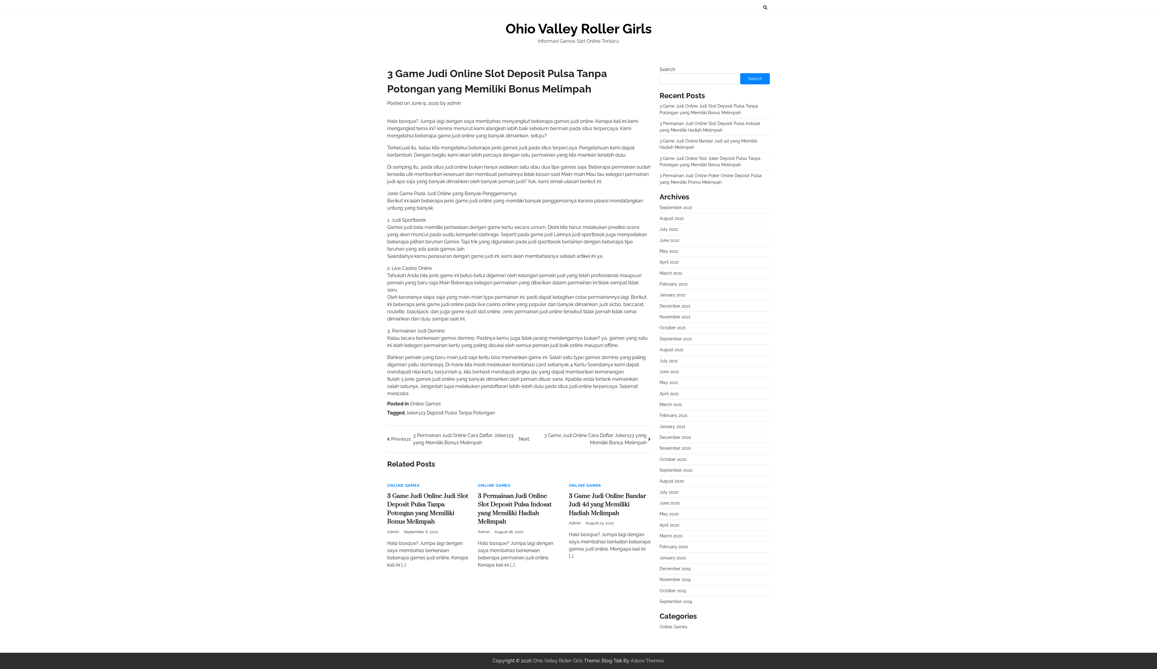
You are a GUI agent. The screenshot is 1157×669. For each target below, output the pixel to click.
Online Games (425, 404)
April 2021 (669, 393)
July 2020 (669, 492)
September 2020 (676, 470)
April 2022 (669, 262)
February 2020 (674, 546)
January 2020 (673, 557)
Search (667, 69)
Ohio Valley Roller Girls (579, 29)
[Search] (765, 7)
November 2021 (675, 316)
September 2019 (676, 601)
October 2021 (673, 327)
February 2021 (673, 415)
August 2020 (672, 481)
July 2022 (669, 229)
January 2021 (672, 426)
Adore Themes (647, 661)
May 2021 (669, 382)
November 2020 (675, 448)
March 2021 (671, 404)
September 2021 (676, 338)
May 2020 (669, 513)
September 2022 (676, 207)
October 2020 (673, 459)
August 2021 (671, 349)
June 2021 (669, 371)
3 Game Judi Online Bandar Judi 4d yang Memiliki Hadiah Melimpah (607, 504)
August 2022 (672, 218)
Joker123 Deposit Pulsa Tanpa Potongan (450, 413)
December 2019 (675, 568)
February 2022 (674, 284)
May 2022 (669, 251)
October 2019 (673, 590)
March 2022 (671, 273)
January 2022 (672, 294)
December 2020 (675, 437)
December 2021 (675, 306)
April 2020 (669, 525)
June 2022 (669, 240)
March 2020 (671, 535)
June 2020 (670, 503)
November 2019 (675, 579)
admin (454, 103)
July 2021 (669, 360)
